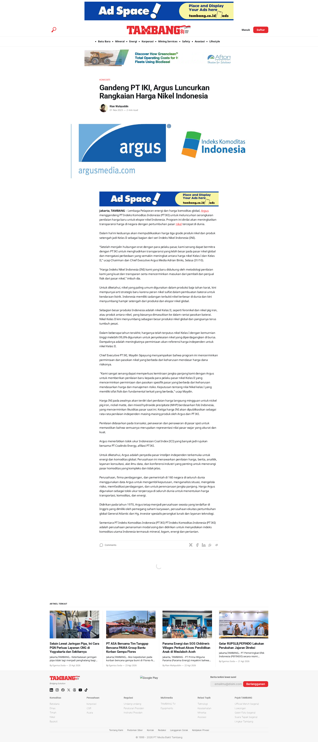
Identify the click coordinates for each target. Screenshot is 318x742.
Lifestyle (214, 41)
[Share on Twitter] (191, 545)
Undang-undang (132, 703)
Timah (53, 712)
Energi (133, 41)
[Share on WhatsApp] (210, 545)
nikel (179, 224)
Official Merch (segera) (247, 703)
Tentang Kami (116, 730)
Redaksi (162, 730)
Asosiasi (200, 41)
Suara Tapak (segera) (246, 717)
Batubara (54, 703)
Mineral (120, 41)
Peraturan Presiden (134, 708)
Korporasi (148, 41)
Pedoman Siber (135, 730)
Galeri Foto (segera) (245, 712)
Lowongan (240, 708)
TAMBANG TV (168, 703)
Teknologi (203, 703)
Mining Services (168, 41)
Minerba (202, 712)
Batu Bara (104, 41)
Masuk (246, 29)
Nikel (52, 717)
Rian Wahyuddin (119, 106)
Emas (52, 708)
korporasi (91, 703)
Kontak (150, 730)
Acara (90, 712)
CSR (89, 708)
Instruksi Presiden (133, 712)
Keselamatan (204, 708)
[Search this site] (53, 29)
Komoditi (104, 79)
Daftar (261, 29)
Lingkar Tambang (244, 721)
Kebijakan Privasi (200, 730)
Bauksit (53, 721)
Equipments (167, 708)
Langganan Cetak (179, 730)
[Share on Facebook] (197, 545)
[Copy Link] (217, 545)
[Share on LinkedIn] (204, 545)
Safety (186, 41)
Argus (205, 211)
